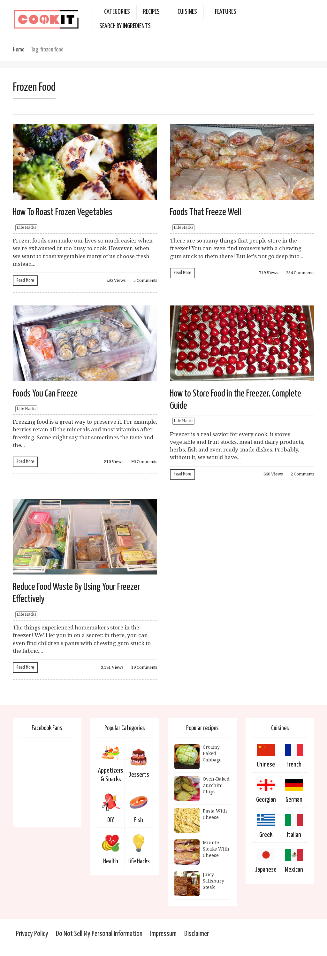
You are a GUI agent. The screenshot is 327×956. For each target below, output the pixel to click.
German (293, 800)
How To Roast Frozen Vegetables (62, 212)
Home (19, 50)
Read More (25, 280)
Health (110, 861)
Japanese (266, 870)
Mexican (294, 870)
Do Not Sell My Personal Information (99, 933)
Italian (294, 835)
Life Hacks (26, 227)
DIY (110, 820)
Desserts (138, 775)
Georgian (266, 800)
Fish (138, 820)
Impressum (163, 933)
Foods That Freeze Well (205, 212)
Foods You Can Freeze (45, 393)
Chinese (266, 764)
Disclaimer (196, 933)
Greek (265, 835)
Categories (117, 12)
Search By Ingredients (125, 26)
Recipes (151, 12)
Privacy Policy (32, 933)
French (293, 764)
